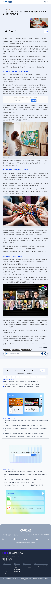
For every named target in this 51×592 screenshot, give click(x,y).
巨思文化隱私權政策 (35, 302)
